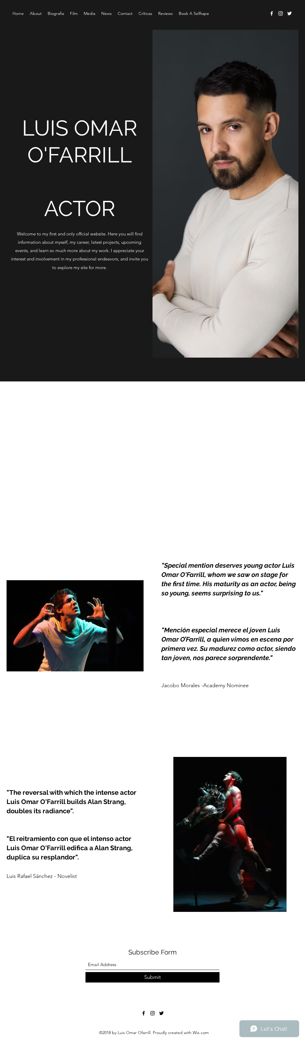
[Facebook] (272, 13)
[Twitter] (289, 13)
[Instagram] (281, 13)
